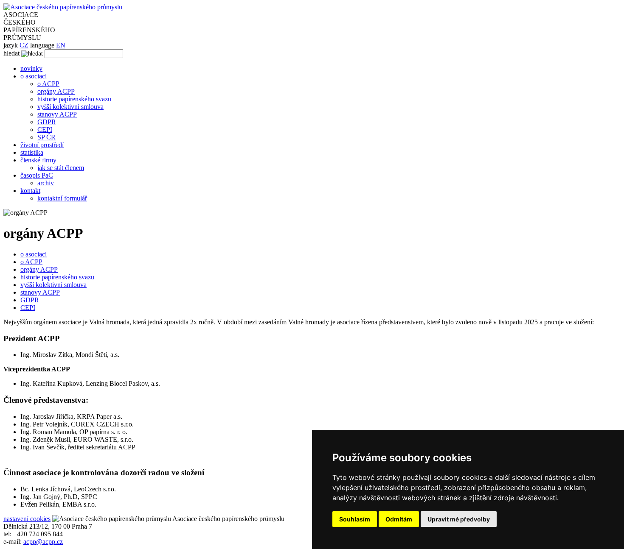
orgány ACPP (56, 91)
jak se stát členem (60, 167)
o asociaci (33, 76)
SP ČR (46, 137)
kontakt (30, 190)
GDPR (46, 121)
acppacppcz (43, 541)
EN (60, 45)
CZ (24, 45)
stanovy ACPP (57, 114)
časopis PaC (36, 175)
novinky (31, 68)
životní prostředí (42, 144)
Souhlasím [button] (354, 519)
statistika (31, 152)
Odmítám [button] (398, 519)
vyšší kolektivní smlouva (70, 106)
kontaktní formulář (62, 198)
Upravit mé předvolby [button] (458, 519)
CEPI (44, 129)
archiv (45, 183)
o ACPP (48, 83)
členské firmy (38, 160)
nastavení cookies (27, 518)
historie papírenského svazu (74, 99)
